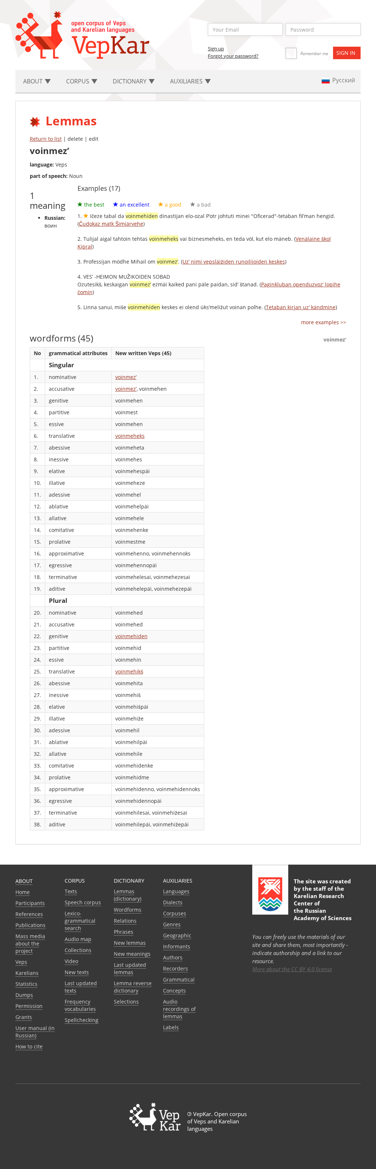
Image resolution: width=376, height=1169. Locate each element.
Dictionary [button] (130, 81)
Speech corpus (83, 902)
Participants (30, 903)
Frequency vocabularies (80, 1005)
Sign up (216, 48)
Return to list (46, 138)
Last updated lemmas (130, 968)
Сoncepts (174, 990)
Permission (29, 1005)
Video (71, 961)
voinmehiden (131, 636)
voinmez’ (126, 376)
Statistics (26, 983)
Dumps (24, 994)
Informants (176, 946)
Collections (78, 950)
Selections (126, 1001)
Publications (30, 925)
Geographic (177, 935)
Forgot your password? (233, 56)
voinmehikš (129, 671)
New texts (77, 972)
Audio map (78, 939)
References (29, 914)
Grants (23, 1017)
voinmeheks (130, 435)
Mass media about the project (30, 943)
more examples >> (323, 322)
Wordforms (127, 909)
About (24, 880)
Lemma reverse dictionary (133, 987)
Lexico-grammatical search (80, 921)
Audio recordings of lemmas (179, 1009)
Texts (71, 891)
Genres (172, 924)
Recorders (175, 968)
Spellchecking (81, 1019)
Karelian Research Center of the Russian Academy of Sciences (322, 907)
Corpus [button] (78, 81)
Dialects (172, 902)
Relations (125, 920)
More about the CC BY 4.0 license (292, 969)
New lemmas (130, 942)
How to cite (29, 1046)
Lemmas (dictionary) (127, 895)
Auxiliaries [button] (187, 81)
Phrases (123, 931)
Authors (172, 957)
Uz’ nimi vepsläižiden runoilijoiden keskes (233, 261)
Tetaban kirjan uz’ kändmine (301, 307)
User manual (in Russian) (35, 1032)
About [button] (33, 81)
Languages (176, 891)
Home (22, 892)
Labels (171, 1027)
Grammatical (179, 979)
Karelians (27, 972)
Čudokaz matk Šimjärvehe (111, 223)
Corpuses (174, 913)
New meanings (132, 953)
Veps (21, 961)
